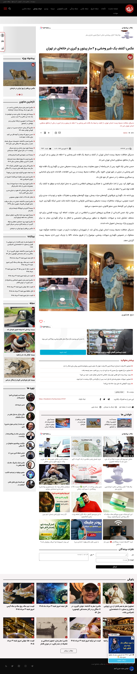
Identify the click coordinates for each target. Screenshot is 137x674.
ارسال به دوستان (109, 407)
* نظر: (92, 555)
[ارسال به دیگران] (59, 133)
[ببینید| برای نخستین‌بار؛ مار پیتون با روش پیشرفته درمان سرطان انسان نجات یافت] (63, 423)
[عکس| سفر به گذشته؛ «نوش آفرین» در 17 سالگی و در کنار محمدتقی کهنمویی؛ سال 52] (85, 593)
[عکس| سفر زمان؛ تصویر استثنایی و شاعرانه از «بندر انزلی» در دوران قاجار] (51, 627)
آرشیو (20, 2)
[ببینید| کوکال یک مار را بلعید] (19, 342)
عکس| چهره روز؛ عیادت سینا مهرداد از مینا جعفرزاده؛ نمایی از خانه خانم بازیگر (20, 184)
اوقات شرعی (6, 2)
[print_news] (56, 133)
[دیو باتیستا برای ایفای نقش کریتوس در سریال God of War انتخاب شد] (30, 484)
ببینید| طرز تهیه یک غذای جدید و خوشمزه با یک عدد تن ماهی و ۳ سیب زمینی (19, 115)
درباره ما (33, 2)
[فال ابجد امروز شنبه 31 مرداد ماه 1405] (51, 593)
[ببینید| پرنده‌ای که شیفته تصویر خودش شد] (19, 317)
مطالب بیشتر (68, 650)
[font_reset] (45, 133)
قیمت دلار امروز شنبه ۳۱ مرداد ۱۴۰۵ (22, 295)
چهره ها (31, 388)
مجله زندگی (74, 8)
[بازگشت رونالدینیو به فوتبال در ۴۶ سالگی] (30, 445)
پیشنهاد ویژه (28, 58)
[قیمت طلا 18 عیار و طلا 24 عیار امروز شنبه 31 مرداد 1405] (118, 627)
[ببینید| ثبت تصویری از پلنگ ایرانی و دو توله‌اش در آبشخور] (124, 423)
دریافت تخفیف (121, 660)
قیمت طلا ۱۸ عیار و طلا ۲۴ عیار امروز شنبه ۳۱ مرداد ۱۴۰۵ (19, 270)
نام (133, 555)
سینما (53, 8)
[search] (10, 9)
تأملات (103, 8)
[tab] (22, 94)
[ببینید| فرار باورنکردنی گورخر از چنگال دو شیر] (19, 367)
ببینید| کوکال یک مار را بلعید (25, 355)
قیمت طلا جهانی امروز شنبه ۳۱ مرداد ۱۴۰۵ (20, 287)
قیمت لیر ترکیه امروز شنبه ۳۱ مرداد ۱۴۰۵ (20, 276)
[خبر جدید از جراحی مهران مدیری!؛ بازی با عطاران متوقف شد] (30, 426)
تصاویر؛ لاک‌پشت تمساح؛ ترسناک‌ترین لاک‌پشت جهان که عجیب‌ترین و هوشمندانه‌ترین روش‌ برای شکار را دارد (97, 366)
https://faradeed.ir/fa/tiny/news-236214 (52, 399)
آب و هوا (14, 2)
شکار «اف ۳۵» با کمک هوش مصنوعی (21, 197)
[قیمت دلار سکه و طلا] (2, 36)
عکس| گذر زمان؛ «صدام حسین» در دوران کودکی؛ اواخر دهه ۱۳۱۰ (20, 129)
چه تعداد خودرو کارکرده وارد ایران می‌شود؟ (19, 172)
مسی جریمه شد (20, 405)
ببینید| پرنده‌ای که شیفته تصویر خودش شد (21, 329)
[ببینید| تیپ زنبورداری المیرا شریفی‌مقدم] (30, 397)
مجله (32, 303)
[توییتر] (104, 399)
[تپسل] (41, 327)
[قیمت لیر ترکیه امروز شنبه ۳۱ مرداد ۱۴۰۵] (85, 627)
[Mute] (92, 353)
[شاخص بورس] (2, 48)
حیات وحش (37, 8)
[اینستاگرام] (25, 666)
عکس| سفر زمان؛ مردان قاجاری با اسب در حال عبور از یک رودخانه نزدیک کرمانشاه (20, 108)
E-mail (131, 560)
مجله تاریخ (94, 8)
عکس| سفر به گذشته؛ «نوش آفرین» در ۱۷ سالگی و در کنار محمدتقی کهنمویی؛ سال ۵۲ (19, 252)
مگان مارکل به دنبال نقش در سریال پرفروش (16, 415)
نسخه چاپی (94, 407)
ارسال (115, 566)
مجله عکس (84, 8)
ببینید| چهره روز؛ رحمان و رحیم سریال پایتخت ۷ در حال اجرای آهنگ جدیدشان (20, 149)
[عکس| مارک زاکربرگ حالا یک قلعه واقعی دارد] (30, 465)
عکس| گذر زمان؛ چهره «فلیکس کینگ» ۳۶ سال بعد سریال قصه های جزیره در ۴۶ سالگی (19, 167)
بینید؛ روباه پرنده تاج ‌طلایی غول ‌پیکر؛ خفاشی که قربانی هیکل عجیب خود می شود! (105, 375)
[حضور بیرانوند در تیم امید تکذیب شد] (30, 474)
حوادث (115, 13)
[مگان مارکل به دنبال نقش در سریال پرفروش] (30, 416)
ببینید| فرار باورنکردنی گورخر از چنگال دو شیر (20, 380)
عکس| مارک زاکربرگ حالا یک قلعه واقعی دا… (16, 464)
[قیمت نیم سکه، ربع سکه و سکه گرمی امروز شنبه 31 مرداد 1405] (18, 593)
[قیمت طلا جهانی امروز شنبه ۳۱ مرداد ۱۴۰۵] (18, 627)
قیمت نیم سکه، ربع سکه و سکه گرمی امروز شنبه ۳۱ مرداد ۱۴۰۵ (19, 263)
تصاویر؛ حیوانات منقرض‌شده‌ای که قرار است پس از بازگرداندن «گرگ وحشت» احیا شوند (104, 379)
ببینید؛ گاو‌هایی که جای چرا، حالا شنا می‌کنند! (117, 383)
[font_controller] (49, 133)
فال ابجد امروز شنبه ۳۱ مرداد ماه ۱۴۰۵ (21, 258)
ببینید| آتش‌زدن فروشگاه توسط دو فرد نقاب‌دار (21, 209)
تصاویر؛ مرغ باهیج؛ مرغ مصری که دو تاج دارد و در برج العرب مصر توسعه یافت (106, 370)
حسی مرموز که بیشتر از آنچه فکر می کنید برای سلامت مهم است (20, 135)
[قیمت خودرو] (2, 41)
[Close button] (134, 634)
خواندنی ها (126, 415)
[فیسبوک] (100, 399)
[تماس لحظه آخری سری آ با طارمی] (30, 455)
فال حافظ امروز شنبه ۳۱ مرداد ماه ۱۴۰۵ (21, 291)
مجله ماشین (26, 8)
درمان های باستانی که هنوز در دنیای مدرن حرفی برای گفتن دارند (19, 191)
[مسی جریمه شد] (30, 407)
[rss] (6, 666)
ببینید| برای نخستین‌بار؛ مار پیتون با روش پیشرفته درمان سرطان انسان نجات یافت (49, 425)
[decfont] (41, 133)
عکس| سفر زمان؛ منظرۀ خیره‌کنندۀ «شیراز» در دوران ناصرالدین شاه (19, 178)
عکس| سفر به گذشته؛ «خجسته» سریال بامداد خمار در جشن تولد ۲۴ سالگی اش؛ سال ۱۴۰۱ (18, 142)
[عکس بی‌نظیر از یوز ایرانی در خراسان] (93, 423)
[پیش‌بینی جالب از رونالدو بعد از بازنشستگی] (30, 436)
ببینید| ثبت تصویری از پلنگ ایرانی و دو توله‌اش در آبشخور (110, 423)
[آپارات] (19, 666)
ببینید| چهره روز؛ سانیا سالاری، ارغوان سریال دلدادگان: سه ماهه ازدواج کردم (19, 216)
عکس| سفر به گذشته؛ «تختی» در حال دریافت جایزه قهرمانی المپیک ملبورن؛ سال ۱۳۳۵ (18, 202)
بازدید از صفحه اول (125, 407)
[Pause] (89, 353)
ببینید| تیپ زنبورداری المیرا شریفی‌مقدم (20, 155)
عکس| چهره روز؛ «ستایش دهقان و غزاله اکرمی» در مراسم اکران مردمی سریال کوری (19, 223)
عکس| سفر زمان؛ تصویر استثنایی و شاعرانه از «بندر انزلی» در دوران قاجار (19, 281)
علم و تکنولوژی (62, 8)
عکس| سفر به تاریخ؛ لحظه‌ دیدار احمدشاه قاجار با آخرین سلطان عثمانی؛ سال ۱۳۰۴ (20, 160)
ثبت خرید (63, 352)
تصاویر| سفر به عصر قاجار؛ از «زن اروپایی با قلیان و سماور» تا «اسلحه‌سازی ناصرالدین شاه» (19, 244)
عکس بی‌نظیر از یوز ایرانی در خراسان (80, 422)
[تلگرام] (108, 399)
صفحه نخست (113, 8)
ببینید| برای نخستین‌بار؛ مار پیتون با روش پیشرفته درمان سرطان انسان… (21, 90)
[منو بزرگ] (5, 9)
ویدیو (46, 8)
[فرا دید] (129, 9)
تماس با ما (26, 2)
